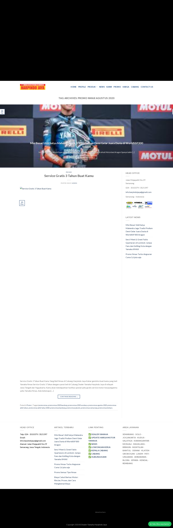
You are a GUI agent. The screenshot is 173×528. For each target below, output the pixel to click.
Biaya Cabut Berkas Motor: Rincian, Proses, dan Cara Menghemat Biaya (66, 480)
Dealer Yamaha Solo (97, 519)
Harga (126, 87)
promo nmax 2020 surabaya (78, 405)
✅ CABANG (94, 453)
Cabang (135, 87)
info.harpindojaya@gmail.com (138, 192)
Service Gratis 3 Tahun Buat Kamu (69, 176)
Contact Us (147, 87)
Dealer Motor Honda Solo (54, 516)
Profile (82, 87)
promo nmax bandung (58, 408)
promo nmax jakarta (73, 408)
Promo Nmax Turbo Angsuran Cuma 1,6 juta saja (139, 256)
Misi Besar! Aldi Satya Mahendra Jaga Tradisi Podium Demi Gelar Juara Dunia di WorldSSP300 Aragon (86, 144)
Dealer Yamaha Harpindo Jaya (94, 525)
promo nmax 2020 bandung (57, 405)
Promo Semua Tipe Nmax (65, 472)
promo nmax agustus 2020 (97, 405)
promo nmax (43, 405)
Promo (117, 87)
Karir (109, 87)
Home (73, 87)
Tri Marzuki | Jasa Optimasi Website (127, 516)
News (102, 87)
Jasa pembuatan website (101, 516)
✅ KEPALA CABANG (98, 450)
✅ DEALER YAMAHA (98, 434)
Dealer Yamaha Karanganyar (31, 516)
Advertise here (100, 512)
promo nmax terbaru (105, 408)
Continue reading (86, 157)
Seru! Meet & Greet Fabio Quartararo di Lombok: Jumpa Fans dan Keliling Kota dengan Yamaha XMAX (139, 244)
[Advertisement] (76, 40)
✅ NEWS (92, 444)
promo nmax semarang (89, 408)
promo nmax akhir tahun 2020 (39, 408)
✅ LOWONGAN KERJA (99, 447)
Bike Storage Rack (81, 519)
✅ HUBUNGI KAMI (97, 457)
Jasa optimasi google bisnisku (78, 516)
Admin (74, 183)
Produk (92, 87)
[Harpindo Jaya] (32, 87)
